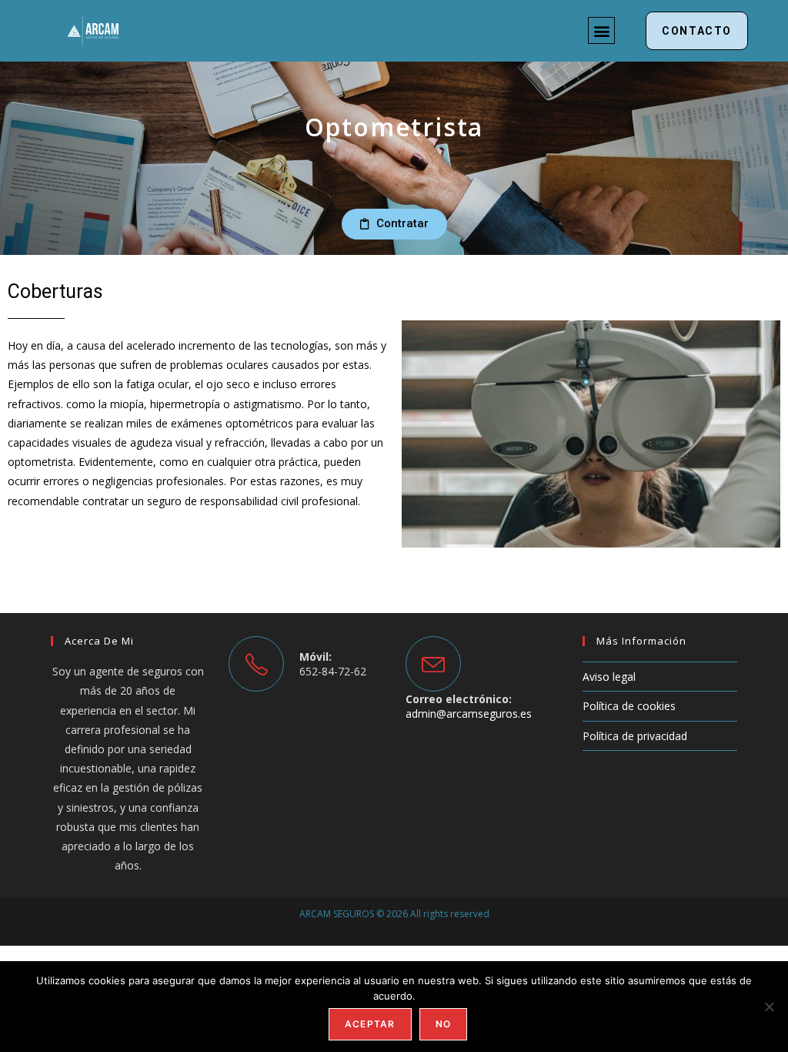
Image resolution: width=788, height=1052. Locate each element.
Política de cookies (629, 706)
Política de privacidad (635, 736)
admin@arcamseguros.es (469, 713)
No (443, 1024)
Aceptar (370, 1024)
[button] (601, 30)
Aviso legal (609, 676)
